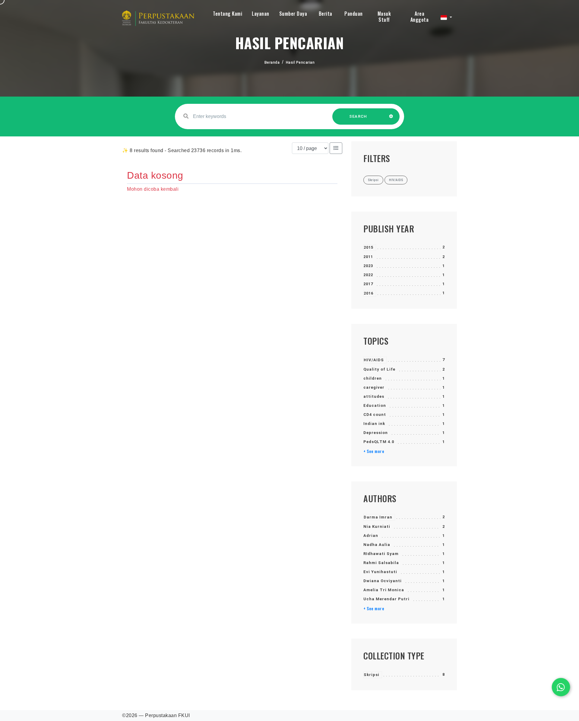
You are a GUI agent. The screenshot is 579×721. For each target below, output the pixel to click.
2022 (368, 275)
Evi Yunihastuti (380, 571)
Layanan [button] (260, 13)
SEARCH (358, 116)
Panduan (353, 13)
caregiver (373, 387)
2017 (368, 284)
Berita (325, 13)
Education (374, 405)
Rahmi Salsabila (381, 562)
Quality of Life (379, 369)
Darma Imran (378, 517)
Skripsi (371, 674)
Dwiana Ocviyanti (382, 581)
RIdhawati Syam (381, 553)
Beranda (272, 62)
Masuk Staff (384, 16)
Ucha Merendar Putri (386, 599)
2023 (368, 265)
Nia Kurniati (376, 526)
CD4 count (374, 414)
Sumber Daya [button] (293, 13)
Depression (375, 432)
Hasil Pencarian (300, 62)
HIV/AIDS (374, 360)
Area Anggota (419, 16)
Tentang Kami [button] (227, 13)
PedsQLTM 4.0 (378, 441)
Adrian (370, 535)
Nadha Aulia (376, 544)
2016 (368, 293)
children (372, 378)
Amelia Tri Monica (383, 590)
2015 (368, 247)
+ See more (373, 451)
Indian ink (374, 423)
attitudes (373, 396)
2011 (368, 256)
